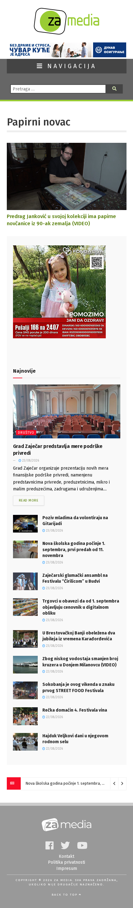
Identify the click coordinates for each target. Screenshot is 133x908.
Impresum (66, 868)
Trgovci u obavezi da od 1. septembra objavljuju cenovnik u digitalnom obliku (80, 607)
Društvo (26, 433)
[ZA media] (66, 33)
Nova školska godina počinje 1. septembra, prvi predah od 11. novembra (73, 549)
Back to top (65, 895)
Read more (29, 500)
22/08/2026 (54, 671)
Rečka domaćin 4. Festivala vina (74, 710)
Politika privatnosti (66, 862)
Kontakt (66, 856)
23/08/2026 (30, 461)
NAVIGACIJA (70, 66)
